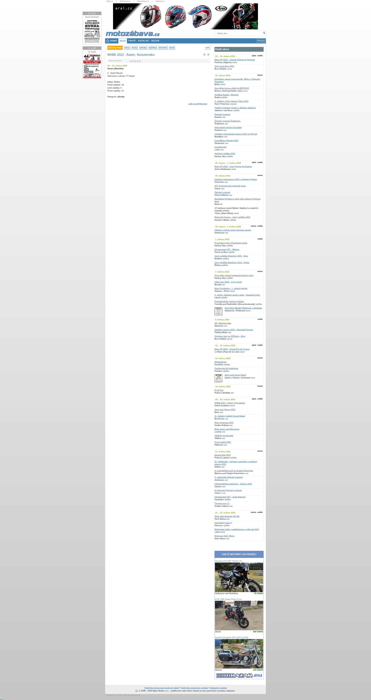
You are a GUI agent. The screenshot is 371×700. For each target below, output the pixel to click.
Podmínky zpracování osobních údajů (161, 688)
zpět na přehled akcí (198, 104)
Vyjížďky (152, 47)
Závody (143, 47)
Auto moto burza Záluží (235, 375)
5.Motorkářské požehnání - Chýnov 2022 (233, 484)
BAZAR (155, 41)
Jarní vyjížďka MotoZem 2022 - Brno (231, 256)
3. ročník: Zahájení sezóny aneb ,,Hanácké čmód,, (237, 295)
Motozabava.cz (143, 1)
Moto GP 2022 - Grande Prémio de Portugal (234, 60)
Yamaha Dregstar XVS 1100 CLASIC (231, 637)
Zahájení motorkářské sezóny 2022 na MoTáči (235, 134)
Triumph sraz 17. (222, 503)
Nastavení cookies (218, 688)
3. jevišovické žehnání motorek (228, 477)
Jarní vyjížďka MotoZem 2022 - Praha (231, 262)
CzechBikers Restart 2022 (226, 141)
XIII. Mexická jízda (222, 323)
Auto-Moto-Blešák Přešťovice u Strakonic (243, 308)
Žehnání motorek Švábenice (227, 121)
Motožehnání (220, 362)
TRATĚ (132, 41)
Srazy (126, 47)
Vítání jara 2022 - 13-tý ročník (228, 282)
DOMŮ (113, 41)
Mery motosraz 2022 (223, 423)
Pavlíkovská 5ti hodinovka (226, 368)
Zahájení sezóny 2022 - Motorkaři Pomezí (233, 330)
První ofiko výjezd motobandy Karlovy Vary (233, 275)
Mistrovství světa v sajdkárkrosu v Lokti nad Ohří (236, 529)
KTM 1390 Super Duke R (228, 599)
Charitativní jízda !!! (223, 523)
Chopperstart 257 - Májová (226, 249)
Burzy (134, 47)
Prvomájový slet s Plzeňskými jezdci (230, 243)
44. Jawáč (92, 51)
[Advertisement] (158, 132)
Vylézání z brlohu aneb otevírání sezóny (232, 230)
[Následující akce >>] (208, 54)
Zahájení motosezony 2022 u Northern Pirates (235, 179)
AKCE (123, 41)
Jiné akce (163, 47)
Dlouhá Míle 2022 (222, 455)
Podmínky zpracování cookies (194, 688)
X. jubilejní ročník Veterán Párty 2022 (231, 101)
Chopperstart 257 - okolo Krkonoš (229, 497)
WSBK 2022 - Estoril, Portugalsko (229, 403)
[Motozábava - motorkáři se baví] (134, 33)
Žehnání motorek (222, 114)
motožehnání (220, 147)
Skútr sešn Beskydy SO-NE (226, 516)
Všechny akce (115, 47)
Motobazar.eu (125, 1)
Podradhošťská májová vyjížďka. (229, 301)
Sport (171, 47)
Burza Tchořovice (92, 17)
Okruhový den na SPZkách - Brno (229, 336)
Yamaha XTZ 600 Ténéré (228, 561)
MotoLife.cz (160, 1)
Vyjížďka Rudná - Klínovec (226, 95)
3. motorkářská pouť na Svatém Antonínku (233, 471)
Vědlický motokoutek (223, 436)
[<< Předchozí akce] (204, 54)
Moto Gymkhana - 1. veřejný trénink (230, 288)
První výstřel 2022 (222, 442)
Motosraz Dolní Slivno (224, 536)
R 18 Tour (218, 390)
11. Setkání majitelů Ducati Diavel (229, 416)
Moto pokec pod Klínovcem (226, 429)
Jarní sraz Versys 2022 (224, 410)
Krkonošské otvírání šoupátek (228, 127)
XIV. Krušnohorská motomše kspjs (230, 186)
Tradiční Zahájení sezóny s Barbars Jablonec (235, 108)
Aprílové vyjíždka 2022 (224, 154)
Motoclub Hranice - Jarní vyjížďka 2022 (232, 217)
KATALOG (143, 41)
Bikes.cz (110, 1)
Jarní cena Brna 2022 (224, 66)
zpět (207, 47)
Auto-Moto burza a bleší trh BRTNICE (231, 88)
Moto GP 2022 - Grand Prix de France (232, 349)
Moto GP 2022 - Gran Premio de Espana (233, 166)
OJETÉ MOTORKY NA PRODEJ (239, 554)
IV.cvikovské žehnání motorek (228, 490)
